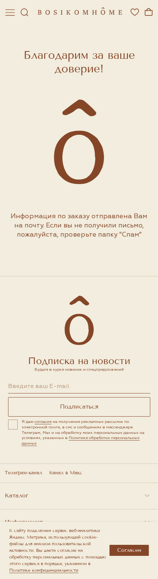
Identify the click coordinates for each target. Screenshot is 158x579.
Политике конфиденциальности (43, 570)
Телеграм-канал (23, 472)
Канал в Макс (65, 472)
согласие (43, 421)
